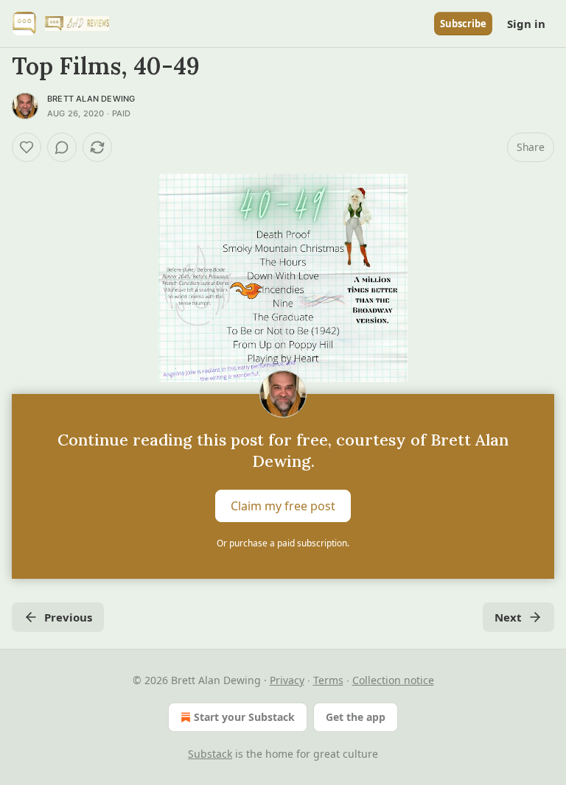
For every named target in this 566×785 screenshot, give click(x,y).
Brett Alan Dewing (91, 99)
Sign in (526, 23)
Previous (68, 617)
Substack (210, 754)
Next (508, 617)
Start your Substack (244, 717)
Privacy (287, 680)
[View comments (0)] (62, 147)
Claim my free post (283, 506)
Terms (328, 680)
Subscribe (463, 23)
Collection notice (393, 680)
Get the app (355, 717)
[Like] (26, 147)
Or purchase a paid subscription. (283, 543)
